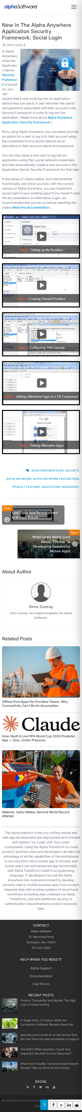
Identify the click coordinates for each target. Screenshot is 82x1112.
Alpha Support (41, 968)
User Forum (41, 984)
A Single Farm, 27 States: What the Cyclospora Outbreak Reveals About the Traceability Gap (46, 1022)
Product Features (26, 486)
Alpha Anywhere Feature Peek (56, 478)
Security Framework (9, 79)
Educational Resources (60, 486)
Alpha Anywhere (18, 478)
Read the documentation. (32, 207)
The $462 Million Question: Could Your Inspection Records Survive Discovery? (45, 1051)
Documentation (41, 976)
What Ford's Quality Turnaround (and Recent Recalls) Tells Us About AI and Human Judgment (49, 1065)
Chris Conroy (15, 45)
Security (72, 470)
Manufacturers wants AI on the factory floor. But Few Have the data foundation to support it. (49, 1037)
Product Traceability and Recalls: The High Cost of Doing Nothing (48, 1002)
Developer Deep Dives (48, 470)
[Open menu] (74, 7)
